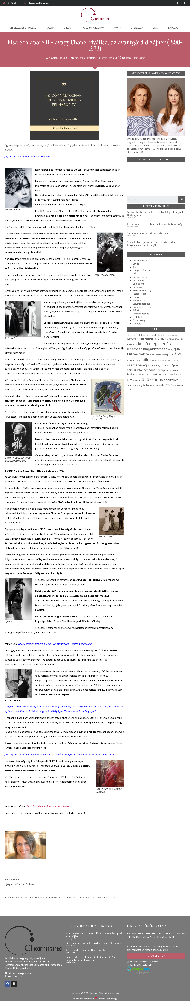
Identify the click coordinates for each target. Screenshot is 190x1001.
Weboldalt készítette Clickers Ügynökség (95, 998)
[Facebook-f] (177, 3)
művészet (156, 355)
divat (142, 335)
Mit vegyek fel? (139, 354)
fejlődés (131, 338)
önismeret (149, 385)
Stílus (67, 27)
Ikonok (111, 57)
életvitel (137, 380)
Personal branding (142, 290)
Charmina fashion (93, 27)
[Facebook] (7, 984)
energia (168, 335)
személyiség (137, 365)
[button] (156, 956)
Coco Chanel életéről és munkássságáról (48, 806)
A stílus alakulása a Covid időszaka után (147, 233)
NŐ (117, 57)
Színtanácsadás (141, 313)
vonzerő (151, 374)
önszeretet (177, 386)
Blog (156, 27)
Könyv (117, 27)
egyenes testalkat (155, 335)
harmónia (162, 338)
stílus (146, 359)
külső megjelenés (154, 343)
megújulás (174, 349)
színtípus (162, 370)
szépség (174, 365)
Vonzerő (137, 323)
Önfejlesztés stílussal (22, 27)
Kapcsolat (174, 27)
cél (138, 335)
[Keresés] (181, 199)
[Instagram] (184, 3)
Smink (136, 297)
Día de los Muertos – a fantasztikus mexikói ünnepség (154, 224)
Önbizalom (137, 27)
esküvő (174, 335)
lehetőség (134, 349)
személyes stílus (171, 361)
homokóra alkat (176, 339)
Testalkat (137, 317)
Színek (136, 310)
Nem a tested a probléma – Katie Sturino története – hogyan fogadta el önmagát (153, 244)
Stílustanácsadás (141, 303)
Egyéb (104, 57)
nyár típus (166, 355)
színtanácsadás (144, 370)
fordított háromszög (146, 339)
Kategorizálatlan (141, 270)
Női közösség (140, 277)
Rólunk (50, 27)
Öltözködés (125, 57)
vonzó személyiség (170, 374)
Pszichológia (139, 293)
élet (129, 380)
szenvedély (154, 365)
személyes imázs (158, 361)
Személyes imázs (142, 307)
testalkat (133, 374)
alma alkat (131, 335)
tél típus (142, 375)
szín (130, 370)
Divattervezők (93, 57)
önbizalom (171, 380)
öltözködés (152, 379)
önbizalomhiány (134, 385)
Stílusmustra (139, 300)
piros (139, 361)
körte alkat (132, 344)
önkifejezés (164, 385)
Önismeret (138, 287)
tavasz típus (173, 370)
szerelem (164, 366)
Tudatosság (138, 57)
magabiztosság (155, 349)
